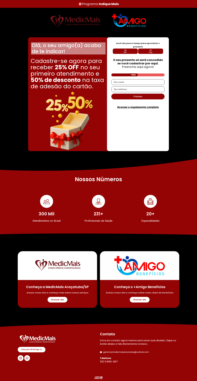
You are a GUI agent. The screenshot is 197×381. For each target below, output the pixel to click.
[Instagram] (21, 358)
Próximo (138, 96)
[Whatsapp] (27, 358)
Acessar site (57, 299)
